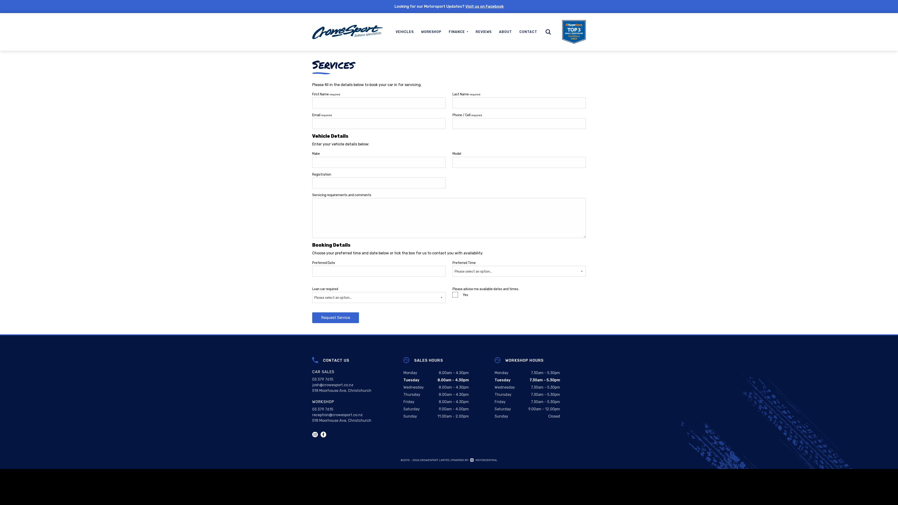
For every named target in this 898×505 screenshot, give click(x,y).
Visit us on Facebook (484, 6)
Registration (321, 175)
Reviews (484, 32)
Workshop (431, 32)
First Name (326, 94)
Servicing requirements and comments (341, 195)
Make (316, 154)
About (505, 32)
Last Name (466, 94)
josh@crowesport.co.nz (332, 385)
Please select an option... (473, 272)
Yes (465, 295)
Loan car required (332, 293)
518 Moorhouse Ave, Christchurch (341, 390)
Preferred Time (472, 267)
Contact (528, 32)
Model (457, 154)
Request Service (335, 317)
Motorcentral (486, 460)
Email (322, 115)
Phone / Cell (467, 115)
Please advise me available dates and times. (486, 289)
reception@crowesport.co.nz (337, 415)
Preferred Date (323, 263)
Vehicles (405, 32)
